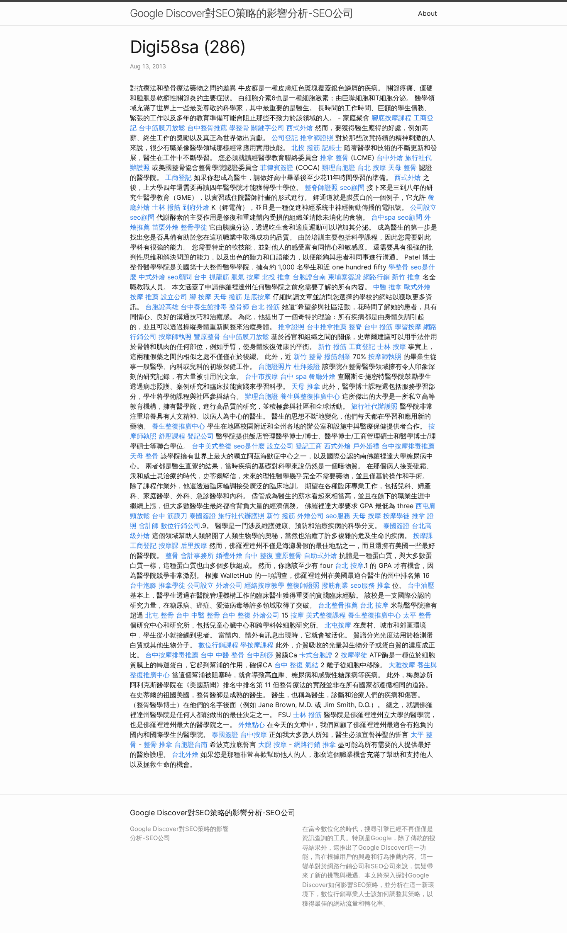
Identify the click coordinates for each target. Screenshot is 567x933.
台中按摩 (253, 734)
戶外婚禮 (366, 446)
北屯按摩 (338, 625)
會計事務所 (197, 555)
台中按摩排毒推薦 (408, 446)
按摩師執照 (175, 336)
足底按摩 (257, 297)
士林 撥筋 (166, 207)
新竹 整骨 (307, 356)
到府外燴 (196, 207)
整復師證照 (303, 585)
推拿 (383, 585)
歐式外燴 (417, 287)
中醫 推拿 (387, 287)
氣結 (311, 665)
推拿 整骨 (334, 157)
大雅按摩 (402, 665)
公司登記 (284, 137)
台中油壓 (421, 585)
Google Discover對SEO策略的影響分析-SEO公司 (241, 13)
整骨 (171, 555)
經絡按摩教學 (264, 585)
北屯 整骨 (159, 615)
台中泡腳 (143, 585)
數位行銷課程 (218, 645)
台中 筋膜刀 (169, 515)
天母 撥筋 (227, 297)
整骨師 (239, 307)
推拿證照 (291, 326)
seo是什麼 (249, 446)
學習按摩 (408, 326)
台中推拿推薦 (327, 326)
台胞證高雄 (161, 307)
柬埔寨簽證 (344, 277)
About (427, 13)
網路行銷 (376, 277)
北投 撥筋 (305, 147)
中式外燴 (152, 277)
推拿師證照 (316, 137)
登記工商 (309, 446)
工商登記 (178, 177)
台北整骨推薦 (338, 605)
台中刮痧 (260, 655)
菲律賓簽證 (276, 167)
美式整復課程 (326, 615)
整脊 (355, 326)
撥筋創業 (337, 356)
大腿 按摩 (272, 744)
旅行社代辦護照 (374, 406)
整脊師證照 (321, 187)
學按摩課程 (257, 645)
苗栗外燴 (165, 227)
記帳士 (332, 147)
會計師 (149, 525)
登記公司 (200, 436)
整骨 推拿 (158, 744)
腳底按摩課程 (391, 118)
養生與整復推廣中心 (310, 396)
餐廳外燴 (322, 376)
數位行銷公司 (180, 525)
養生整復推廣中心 (178, 426)
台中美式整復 (212, 446)
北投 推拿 (276, 277)
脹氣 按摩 (245, 277)
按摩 (297, 615)
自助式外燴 (320, 555)
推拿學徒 (172, 585)
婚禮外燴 (229, 555)
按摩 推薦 (144, 297)
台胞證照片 (274, 366)
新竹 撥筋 (332, 346)
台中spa (383, 217)
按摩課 (423, 535)
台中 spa (293, 376)
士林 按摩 (391, 346)
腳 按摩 (200, 297)
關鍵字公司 (267, 128)
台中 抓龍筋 (211, 277)
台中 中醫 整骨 (198, 615)
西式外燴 (299, 128)
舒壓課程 (172, 436)
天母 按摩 (366, 515)
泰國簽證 (202, 515)
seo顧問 (352, 187)
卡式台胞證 (315, 655)
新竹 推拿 (406, 277)
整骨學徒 (194, 227)
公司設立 (423, 207)
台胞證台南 (309, 277)
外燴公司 (310, 515)
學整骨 (239, 128)
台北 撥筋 (265, 307)
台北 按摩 (371, 167)
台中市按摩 (261, 376)
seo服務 (338, 515)
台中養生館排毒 (204, 307)
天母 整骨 (402, 167)
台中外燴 (389, 157)
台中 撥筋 (378, 326)
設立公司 (174, 297)
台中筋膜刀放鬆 (162, 128)
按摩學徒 (396, 515)
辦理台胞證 (338, 167)
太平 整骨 (417, 615)
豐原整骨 (207, 336)
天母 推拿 (305, 386)
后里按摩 (194, 545)
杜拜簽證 (306, 366)
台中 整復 (258, 555)
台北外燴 (185, 754)
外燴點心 (251, 724)
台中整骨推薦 (207, 128)
